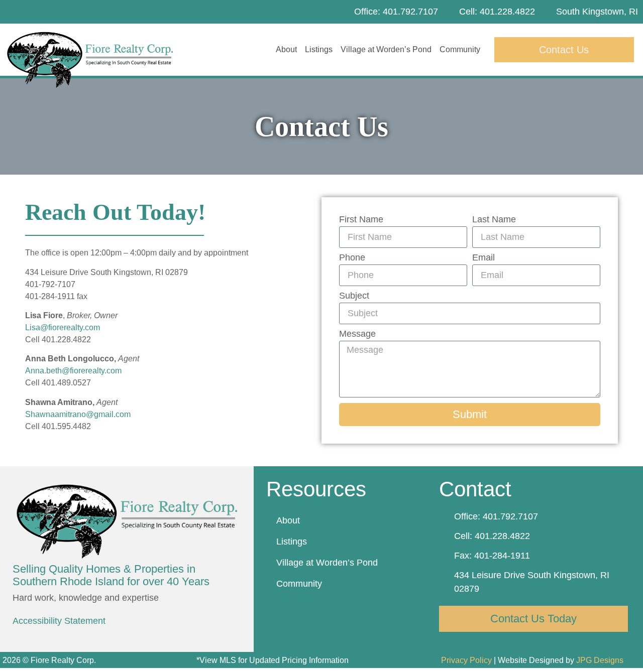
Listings (319, 49)
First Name (361, 219)
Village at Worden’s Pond (386, 49)
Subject (354, 296)
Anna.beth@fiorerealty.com (73, 370)
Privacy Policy (466, 660)
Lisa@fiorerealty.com (62, 327)
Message (357, 334)
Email (483, 257)
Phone (352, 257)
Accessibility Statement (59, 621)
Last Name (494, 219)
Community (460, 49)
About (286, 49)
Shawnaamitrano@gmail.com (78, 414)
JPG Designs (599, 660)
